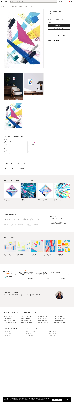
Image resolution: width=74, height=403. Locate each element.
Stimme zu (56, 399)
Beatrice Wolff (48, 254)
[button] (15, 274)
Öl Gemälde (28, 333)
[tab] (24, 136)
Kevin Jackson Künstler (26, 316)
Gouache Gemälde (8, 333)
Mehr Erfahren (30, 400)
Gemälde (12, 6)
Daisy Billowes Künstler (26, 320)
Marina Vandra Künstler (43, 318)
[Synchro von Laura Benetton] (62, 190)
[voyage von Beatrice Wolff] (50, 246)
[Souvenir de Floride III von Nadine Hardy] (37, 246)
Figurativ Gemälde (53, 335)
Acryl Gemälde (7, 331)
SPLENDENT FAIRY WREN (42, 199)
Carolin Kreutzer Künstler (26, 318)
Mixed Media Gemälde (31, 331)
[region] (42, 275)
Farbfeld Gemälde (52, 333)
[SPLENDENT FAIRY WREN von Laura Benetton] (45, 190)
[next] (68, 191)
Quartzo (22, 199)
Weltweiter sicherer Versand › (55, 33)
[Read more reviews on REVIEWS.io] (8, 278)
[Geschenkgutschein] (64, 1)
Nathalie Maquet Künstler (43, 320)
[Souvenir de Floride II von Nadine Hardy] (64, 246)
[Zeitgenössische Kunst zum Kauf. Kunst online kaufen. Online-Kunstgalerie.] (4, 2)
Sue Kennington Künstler (9, 320)
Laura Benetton (26, 6)
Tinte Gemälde (7, 335)
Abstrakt (7, 142)
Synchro (56, 199)
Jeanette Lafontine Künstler (60, 322)
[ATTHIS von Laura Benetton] (12, 190)
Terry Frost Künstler (8, 318)
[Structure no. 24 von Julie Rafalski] (23, 246)
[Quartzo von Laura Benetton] (28, 190)
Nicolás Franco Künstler (59, 318)
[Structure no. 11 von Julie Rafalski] (10, 246)
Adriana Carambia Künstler (10, 322)
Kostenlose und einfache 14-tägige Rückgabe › (58, 31)
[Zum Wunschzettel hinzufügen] (68, 25)
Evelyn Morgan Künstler (9, 316)
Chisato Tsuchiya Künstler (26, 322)
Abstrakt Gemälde (18, 6)
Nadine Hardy (34, 254)
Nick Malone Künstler (59, 320)
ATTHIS (5, 199)
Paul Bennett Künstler (42, 316)
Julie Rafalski (7, 254)
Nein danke (66, 399)
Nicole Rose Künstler (58, 316)
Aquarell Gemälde (30, 335)
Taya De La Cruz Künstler (43, 322)
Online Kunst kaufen (5, 6)
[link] (56, 1)
